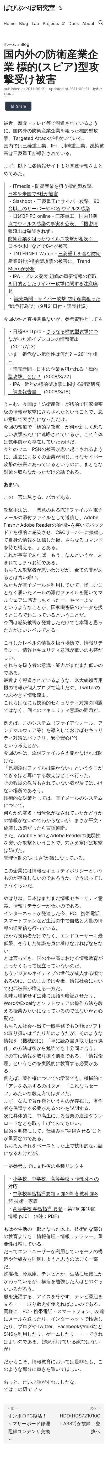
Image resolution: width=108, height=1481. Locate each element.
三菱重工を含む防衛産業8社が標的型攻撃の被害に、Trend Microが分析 (54, 261)
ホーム (10, 44)
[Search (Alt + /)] (100, 23)
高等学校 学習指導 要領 (38, 1208)
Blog (24, 44)
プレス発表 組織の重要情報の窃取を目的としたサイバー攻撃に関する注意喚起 (53, 283)
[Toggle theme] (60, 8)
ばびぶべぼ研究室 (29, 7)
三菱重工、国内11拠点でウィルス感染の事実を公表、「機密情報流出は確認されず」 (53, 223)
